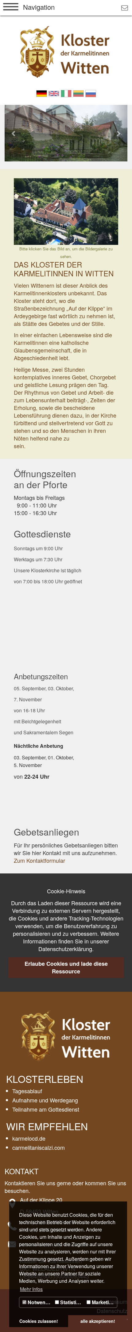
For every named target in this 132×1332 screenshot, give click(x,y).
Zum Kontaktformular (39, 860)
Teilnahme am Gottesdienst (45, 1109)
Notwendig (39, 1302)
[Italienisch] (66, 93)
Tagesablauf (27, 1091)
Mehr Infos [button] (31, 1289)
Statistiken (72, 1302)
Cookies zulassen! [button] (38, 1321)
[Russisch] (90, 93)
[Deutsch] (41, 93)
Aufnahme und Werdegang (45, 1100)
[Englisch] (54, 93)
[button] (14, 133)
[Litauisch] (78, 93)
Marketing (103, 1302)
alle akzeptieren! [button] (97, 1321)
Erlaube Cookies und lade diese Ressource (66, 967)
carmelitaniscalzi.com (38, 1147)
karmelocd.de (28, 1138)
